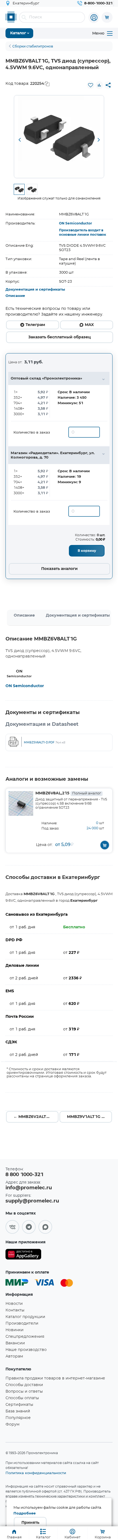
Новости (14, 1304)
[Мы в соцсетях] (12, 1227)
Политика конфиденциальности (35, 1473)
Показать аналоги (59, 569)
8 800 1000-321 (24, 1174)
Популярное (18, 1418)
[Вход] (93, 17)
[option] (59, 136)
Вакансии (15, 1343)
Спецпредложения (24, 1337)
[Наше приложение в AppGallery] (23, 1255)
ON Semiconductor (75, 223)
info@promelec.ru (28, 1187)
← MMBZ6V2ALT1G (32, 1117)
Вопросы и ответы (24, 1391)
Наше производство (26, 1350)
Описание (15, 296)
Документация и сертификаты (35, 289)
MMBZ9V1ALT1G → (86, 1117)
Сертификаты (19, 1405)
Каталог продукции (25, 1317)
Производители (21, 1323)
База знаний (17, 1411)
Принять (30, 1523)
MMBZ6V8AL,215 (68, 793)
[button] (19, 140)
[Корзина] (107, 17)
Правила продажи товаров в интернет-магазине (55, 1378)
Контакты (14, 1310)
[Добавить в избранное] (90, 85)
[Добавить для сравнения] (99, 85)
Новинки (14, 1330)
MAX (89, 325)
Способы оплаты (22, 1398)
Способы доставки (24, 1385)
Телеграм (35, 325)
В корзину (87, 550)
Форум (12, 1424)
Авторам (14, 1356)
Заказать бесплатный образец (59, 337)
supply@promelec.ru (32, 1201)
